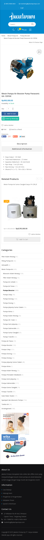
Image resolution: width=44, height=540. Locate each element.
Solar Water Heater (8, 396)
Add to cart (11, 114)
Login (22, 8)
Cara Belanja (7, 490)
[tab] (22, 143)
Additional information (22, 149)
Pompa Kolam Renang (10, 316)
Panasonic (5, 134)
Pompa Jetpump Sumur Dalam (13, 307)
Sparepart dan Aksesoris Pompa (12, 400)
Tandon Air (5, 404)
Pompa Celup (7, 295)
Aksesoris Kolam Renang (11, 273)
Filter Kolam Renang (8, 257)
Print (4, 129)
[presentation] (37, 178)
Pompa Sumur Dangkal (10, 333)
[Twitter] (22, 136)
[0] (14, 30)
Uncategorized (6, 409)
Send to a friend (16, 129)
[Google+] (9, 136)
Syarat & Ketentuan (9, 504)
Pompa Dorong (8, 299)
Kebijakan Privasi (8, 500)
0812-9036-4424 (10, 4)
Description (22, 144)
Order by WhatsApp (11, 119)
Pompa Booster (25, 36)
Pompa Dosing (8, 303)
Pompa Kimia (7, 311)
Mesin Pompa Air (13, 36)
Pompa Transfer (8, 337)
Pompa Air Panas (9, 286)
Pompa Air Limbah (9, 282)
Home (3, 36)
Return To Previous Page (35, 42)
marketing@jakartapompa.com (30, 4)
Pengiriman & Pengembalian (12, 497)
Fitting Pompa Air (7, 261)
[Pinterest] (15, 136)
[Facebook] (4, 136)
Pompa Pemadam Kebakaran (11, 375)
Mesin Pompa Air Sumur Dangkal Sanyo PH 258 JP (20, 184)
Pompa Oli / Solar (9, 320)
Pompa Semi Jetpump (10, 324)
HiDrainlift (5, 265)
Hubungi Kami (7, 493)
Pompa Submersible (9, 328)
